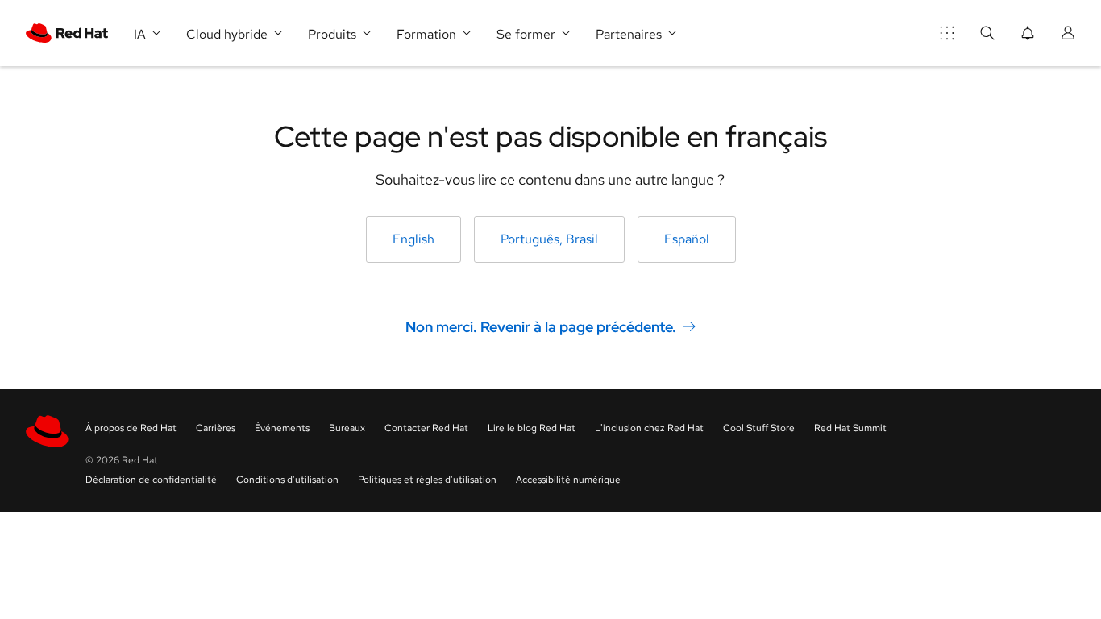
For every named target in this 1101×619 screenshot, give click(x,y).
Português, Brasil (549, 239)
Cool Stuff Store (759, 428)
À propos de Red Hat (131, 428)
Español (686, 239)
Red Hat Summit (850, 428)
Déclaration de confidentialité (151, 479)
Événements (282, 428)
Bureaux (347, 428)
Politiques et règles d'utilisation (427, 479)
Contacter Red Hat (426, 428)
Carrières (215, 428)
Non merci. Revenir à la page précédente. (540, 327)
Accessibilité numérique (568, 479)
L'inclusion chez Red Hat (649, 428)
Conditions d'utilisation (287, 479)
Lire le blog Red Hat (531, 428)
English (413, 239)
